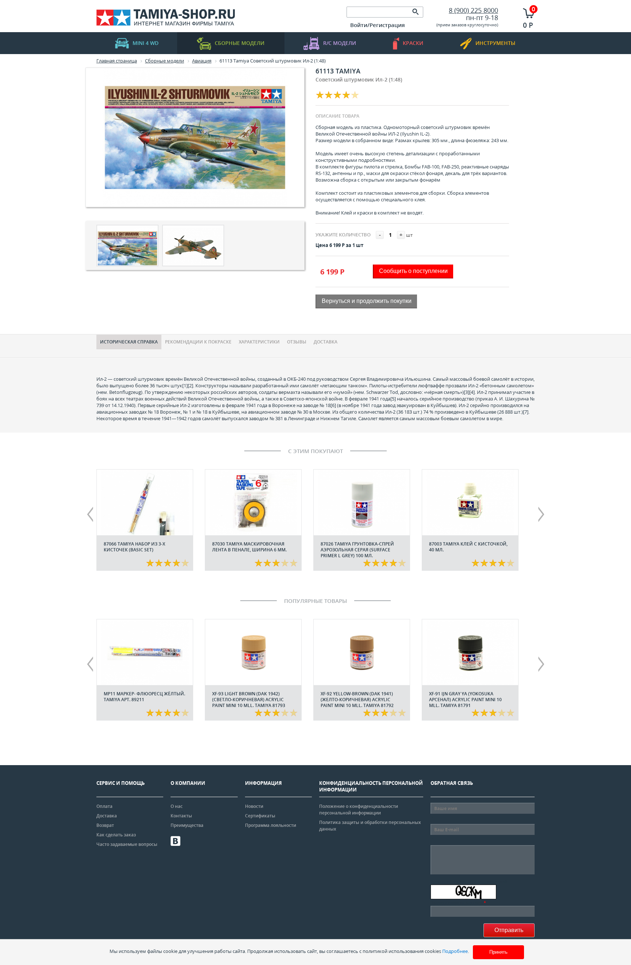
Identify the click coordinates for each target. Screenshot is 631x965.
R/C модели (339, 42)
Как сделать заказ (116, 835)
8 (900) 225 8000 (473, 10)
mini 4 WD (145, 42)
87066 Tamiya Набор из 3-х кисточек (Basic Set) (134, 547)
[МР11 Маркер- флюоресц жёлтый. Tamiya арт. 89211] (145, 652)
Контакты (181, 816)
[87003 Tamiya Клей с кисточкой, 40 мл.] (470, 502)
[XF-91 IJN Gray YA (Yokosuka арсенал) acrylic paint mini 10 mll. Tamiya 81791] (470, 652)
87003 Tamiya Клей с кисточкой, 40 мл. (468, 547)
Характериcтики (259, 342)
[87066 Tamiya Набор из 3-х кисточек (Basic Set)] (145, 502)
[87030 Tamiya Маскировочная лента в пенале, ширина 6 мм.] (253, 502)
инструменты (495, 42)
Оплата (104, 806)
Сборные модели (239, 42)
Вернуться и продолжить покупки (367, 301)
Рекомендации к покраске (198, 342)
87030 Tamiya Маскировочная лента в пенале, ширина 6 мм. (249, 547)
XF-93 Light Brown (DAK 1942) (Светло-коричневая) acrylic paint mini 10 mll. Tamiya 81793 (248, 699)
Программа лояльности (270, 825)
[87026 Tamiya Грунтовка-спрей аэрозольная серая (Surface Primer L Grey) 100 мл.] (362, 502)
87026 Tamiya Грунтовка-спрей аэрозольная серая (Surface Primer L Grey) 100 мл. (357, 550)
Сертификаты (260, 816)
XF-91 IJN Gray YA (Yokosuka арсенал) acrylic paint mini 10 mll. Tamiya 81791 (465, 699)
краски (413, 42)
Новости (254, 806)
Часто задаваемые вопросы (126, 844)
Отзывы (296, 342)
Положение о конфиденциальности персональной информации (358, 809)
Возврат (105, 825)
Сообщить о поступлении (413, 271)
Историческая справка (129, 342)
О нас (177, 806)
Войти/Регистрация (377, 25)
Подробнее (455, 951)
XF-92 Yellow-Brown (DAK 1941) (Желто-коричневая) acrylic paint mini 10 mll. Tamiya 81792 (357, 699)
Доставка (325, 342)
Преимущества (187, 825)
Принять (498, 952)
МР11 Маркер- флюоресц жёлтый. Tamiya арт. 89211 (144, 697)
